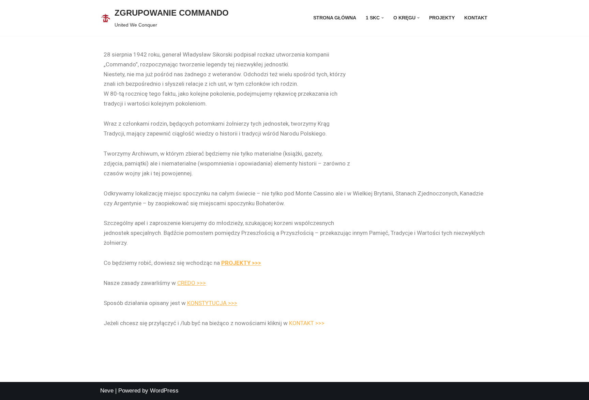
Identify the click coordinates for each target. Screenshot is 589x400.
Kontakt (475, 17)
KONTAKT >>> (306, 323)
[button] (382, 18)
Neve (107, 390)
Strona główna (334, 17)
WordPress (164, 390)
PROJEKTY (442, 17)
